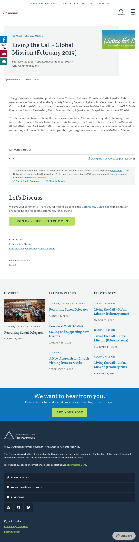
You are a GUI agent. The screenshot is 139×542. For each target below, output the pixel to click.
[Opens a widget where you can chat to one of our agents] (124, 536)
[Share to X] (3, 46)
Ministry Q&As (36, 4)
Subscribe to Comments (29, 181)
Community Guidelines (34, 178)
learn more (116, 170)
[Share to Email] (3, 54)
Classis (17, 36)
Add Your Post (69, 412)
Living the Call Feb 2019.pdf (107, 158)
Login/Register (102, 4)
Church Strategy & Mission (23, 249)
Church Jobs (51, 4)
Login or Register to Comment (41, 220)
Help (91, 4)
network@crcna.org (75, 465)
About (76, 4)
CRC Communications (25, 66)
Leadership (15, 244)
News (84, 4)
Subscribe (66, 4)
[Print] (3, 61)
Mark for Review (57, 181)
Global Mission (34, 36)
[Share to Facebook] (3, 39)
